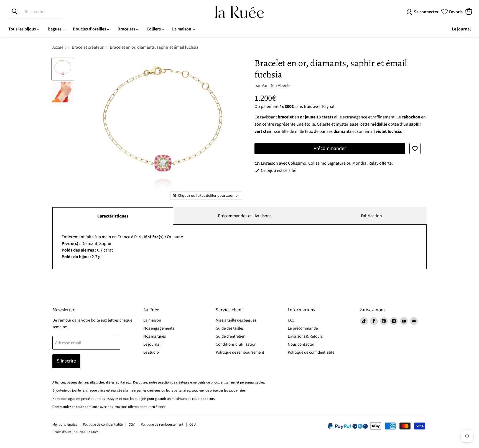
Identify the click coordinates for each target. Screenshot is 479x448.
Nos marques (154, 336)
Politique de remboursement (240, 352)
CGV (132, 424)
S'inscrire (66, 361)
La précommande (303, 328)
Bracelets (127, 29)
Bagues (55, 29)
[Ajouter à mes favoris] (415, 148)
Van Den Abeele (276, 85)
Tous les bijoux (22, 29)
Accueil (59, 47)
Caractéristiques (112, 216)
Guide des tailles (230, 328)
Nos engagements (158, 328)
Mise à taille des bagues (236, 320)
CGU (192, 424)
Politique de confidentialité (311, 352)
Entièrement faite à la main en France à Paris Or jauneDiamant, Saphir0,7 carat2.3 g (122, 247)
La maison (182, 29)
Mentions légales (64, 424)
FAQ (291, 320)
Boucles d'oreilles (90, 29)
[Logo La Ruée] (239, 12)
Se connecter (426, 12)
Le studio (151, 352)
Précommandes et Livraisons (245, 216)
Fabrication (371, 216)
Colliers (154, 29)
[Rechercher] (14, 11)
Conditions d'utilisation (236, 344)
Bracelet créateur (88, 47)
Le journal (461, 29)
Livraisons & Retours (305, 336)
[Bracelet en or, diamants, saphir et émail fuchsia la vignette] (63, 69)
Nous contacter (301, 344)
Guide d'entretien (230, 336)
